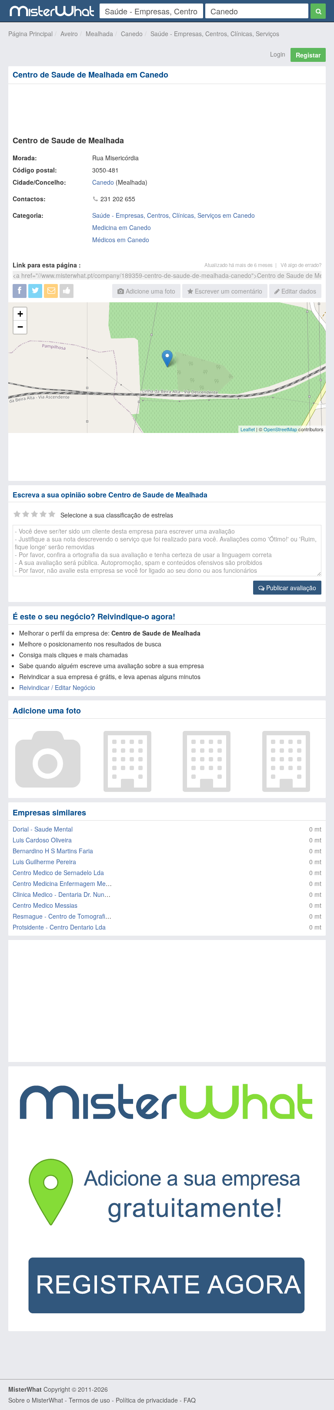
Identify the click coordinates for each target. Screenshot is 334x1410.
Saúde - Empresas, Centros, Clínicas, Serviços (214, 33)
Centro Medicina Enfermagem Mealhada (68, 883)
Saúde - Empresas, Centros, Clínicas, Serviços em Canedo (173, 215)
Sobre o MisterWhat (35, 1400)
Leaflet (247, 429)
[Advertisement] (167, 108)
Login (277, 54)
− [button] (20, 326)
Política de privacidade (147, 1400)
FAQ (190, 1400)
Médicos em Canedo (120, 239)
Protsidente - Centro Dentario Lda (59, 927)
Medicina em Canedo (121, 227)
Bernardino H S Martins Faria (53, 850)
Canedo (132, 33)
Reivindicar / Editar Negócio (57, 687)
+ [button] (20, 313)
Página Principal (30, 33)
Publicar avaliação (290, 587)
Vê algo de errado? (301, 264)
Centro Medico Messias (45, 905)
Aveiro (69, 33)
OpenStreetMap (280, 429)
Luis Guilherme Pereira (44, 861)
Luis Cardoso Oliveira (42, 839)
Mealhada (99, 33)
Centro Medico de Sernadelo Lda (58, 872)
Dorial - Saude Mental (43, 829)
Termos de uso (89, 1400)
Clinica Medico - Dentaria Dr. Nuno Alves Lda (75, 894)
